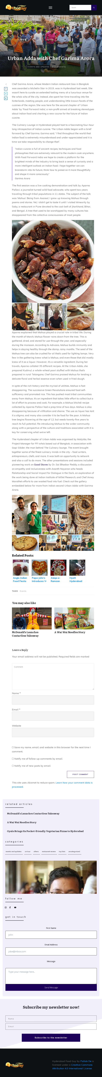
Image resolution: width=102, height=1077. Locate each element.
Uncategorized (74, 851)
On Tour (27, 851)
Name (16, 693)
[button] (53, 261)
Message (51, 961)
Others (36, 851)
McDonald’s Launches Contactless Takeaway (32, 623)
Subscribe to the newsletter (51, 1038)
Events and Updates (38, 67)
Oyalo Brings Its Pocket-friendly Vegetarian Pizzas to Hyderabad (51, 831)
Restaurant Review (49, 851)
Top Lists (62, 851)
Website (16, 725)
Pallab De (85, 1061)
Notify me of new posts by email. (32, 765)
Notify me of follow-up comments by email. (38, 758)
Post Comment (80, 774)
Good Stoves (41, 464)
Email (16, 709)
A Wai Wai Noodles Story (74, 623)
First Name (51, 928)
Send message (51, 987)
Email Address (51, 944)
